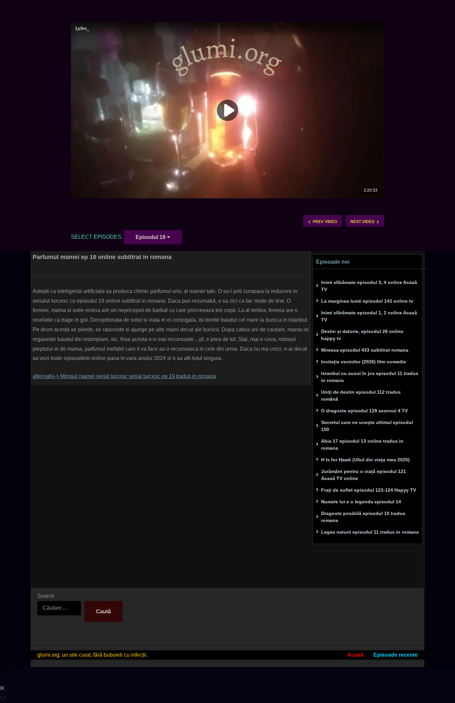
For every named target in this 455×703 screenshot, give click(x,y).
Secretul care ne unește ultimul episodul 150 (367, 426)
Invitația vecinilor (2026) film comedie (363, 361)
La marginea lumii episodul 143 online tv (367, 301)
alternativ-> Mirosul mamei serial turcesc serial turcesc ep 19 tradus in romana (124, 376)
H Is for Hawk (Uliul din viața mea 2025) (365, 459)
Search (45, 596)
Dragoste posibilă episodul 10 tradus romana (363, 517)
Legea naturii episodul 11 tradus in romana (370, 532)
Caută (103, 611)
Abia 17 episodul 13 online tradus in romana (362, 444)
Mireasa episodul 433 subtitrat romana (364, 350)
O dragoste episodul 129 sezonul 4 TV (364, 410)
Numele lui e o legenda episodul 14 (361, 501)
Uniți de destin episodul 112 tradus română (361, 395)
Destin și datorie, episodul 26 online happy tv (362, 335)
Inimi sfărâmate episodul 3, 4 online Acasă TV (369, 286)
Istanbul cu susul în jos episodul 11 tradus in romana (369, 377)
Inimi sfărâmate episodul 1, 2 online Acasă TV (369, 316)
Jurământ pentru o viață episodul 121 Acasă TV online (363, 475)
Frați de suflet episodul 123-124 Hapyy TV (368, 490)
